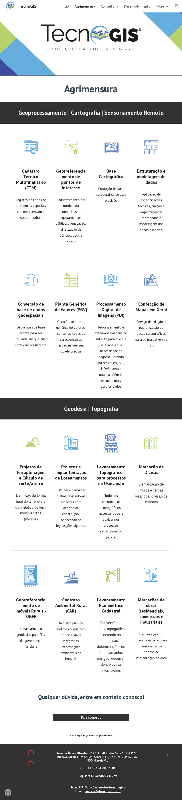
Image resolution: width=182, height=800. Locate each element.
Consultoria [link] (109, 6)
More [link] (160, 6)
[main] (91, 89)
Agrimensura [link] (85, 6)
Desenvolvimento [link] (137, 6)
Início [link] (65, 6)
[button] (176, 6)
